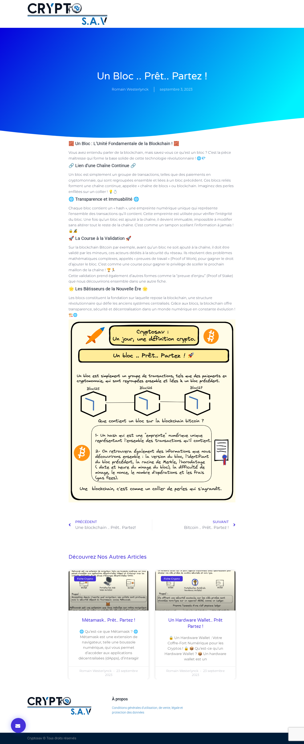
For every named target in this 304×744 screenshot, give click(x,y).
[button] (18, 725)
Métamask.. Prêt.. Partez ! (108, 620)
